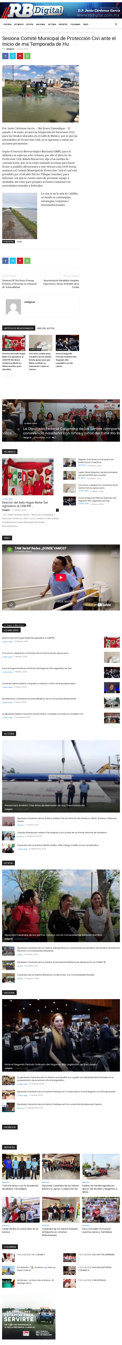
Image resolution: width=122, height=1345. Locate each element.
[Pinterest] (20, 56)
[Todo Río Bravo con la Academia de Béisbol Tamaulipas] (21, 1166)
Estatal (29, 24)
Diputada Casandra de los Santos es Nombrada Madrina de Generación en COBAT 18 (61, 962)
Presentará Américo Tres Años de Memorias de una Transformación (45, 805)
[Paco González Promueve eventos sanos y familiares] (101, 1210)
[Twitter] (13, 56)
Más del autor (45, 328)
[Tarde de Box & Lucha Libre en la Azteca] (21, 1210)
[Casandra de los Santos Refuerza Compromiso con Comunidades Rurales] (8, 978)
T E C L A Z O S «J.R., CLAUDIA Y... (32, 1254)
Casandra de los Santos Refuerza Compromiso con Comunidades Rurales (55, 974)
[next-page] (9, 376)
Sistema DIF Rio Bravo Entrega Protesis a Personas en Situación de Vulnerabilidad (19, 284)
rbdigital (10, 49)
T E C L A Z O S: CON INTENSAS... (92, 1280)
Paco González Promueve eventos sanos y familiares (97, 1230)
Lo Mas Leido (16, 32)
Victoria (52, 24)
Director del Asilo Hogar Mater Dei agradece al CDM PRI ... (25, 504)
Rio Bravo (19, 24)
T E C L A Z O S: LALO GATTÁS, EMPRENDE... (97, 1254)
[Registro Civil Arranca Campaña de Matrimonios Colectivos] (69, 462)
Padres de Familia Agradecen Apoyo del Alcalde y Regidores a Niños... (99, 1189)
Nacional (40, 24)
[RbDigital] (61, 10)
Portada (7, 24)
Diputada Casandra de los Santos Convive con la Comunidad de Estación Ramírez (53, 935)
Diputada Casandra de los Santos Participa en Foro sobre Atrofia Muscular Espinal (59, 1104)
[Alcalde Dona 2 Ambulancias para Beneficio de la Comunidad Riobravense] (112, 702)
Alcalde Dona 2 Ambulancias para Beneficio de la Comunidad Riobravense (39, 698)
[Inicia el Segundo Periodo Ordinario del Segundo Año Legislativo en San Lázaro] (67, 343)
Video (85, 24)
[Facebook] (5, 56)
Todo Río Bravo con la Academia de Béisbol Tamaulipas (20, 1187)
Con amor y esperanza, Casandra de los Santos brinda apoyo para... (98, 486)
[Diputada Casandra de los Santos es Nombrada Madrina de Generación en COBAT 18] (8, 965)
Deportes (63, 24)
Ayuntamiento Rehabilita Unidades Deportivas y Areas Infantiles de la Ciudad (61, 284)
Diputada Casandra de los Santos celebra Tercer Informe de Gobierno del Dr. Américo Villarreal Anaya (66, 820)
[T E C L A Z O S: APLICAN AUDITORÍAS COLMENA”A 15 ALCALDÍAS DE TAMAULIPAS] (69, 1270)
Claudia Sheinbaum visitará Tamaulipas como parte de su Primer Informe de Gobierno (62, 832)
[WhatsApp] (27, 56)
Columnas (75, 24)
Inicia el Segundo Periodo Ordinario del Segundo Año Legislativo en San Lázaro (66, 359)
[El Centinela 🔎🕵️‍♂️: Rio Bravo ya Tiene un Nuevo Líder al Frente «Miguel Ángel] (8, 1270)
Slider (19, 241)
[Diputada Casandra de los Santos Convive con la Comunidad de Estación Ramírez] (61, 906)
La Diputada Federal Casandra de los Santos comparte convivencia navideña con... (43, 714)
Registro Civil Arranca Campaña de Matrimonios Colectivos (95, 461)
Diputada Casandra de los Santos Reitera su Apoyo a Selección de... (60, 1187)
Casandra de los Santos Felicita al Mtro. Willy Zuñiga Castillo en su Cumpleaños (57, 845)
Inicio (4, 32)
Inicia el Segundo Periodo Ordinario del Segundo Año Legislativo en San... (97, 499)
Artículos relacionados (18, 328)
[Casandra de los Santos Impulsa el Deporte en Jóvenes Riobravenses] (61, 1210)
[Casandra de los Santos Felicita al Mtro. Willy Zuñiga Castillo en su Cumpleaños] (8, 848)
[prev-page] (4, 376)
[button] (116, 24)
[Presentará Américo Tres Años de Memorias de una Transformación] (61, 776)
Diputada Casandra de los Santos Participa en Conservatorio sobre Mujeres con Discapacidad (66, 1091)
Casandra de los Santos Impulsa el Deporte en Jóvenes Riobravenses (60, 1232)
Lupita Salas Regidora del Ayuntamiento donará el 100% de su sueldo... (98, 473)
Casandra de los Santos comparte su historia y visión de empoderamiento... (39, 683)
